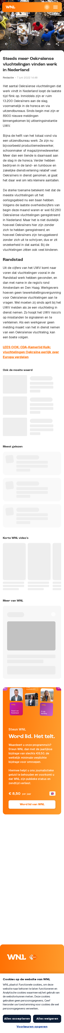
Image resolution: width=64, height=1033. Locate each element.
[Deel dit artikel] (57, 43)
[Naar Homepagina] (10, 7)
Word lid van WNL (32, 804)
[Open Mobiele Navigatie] (55, 7)
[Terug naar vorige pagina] (6, 43)
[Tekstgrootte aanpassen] (48, 43)
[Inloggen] (47, 7)
